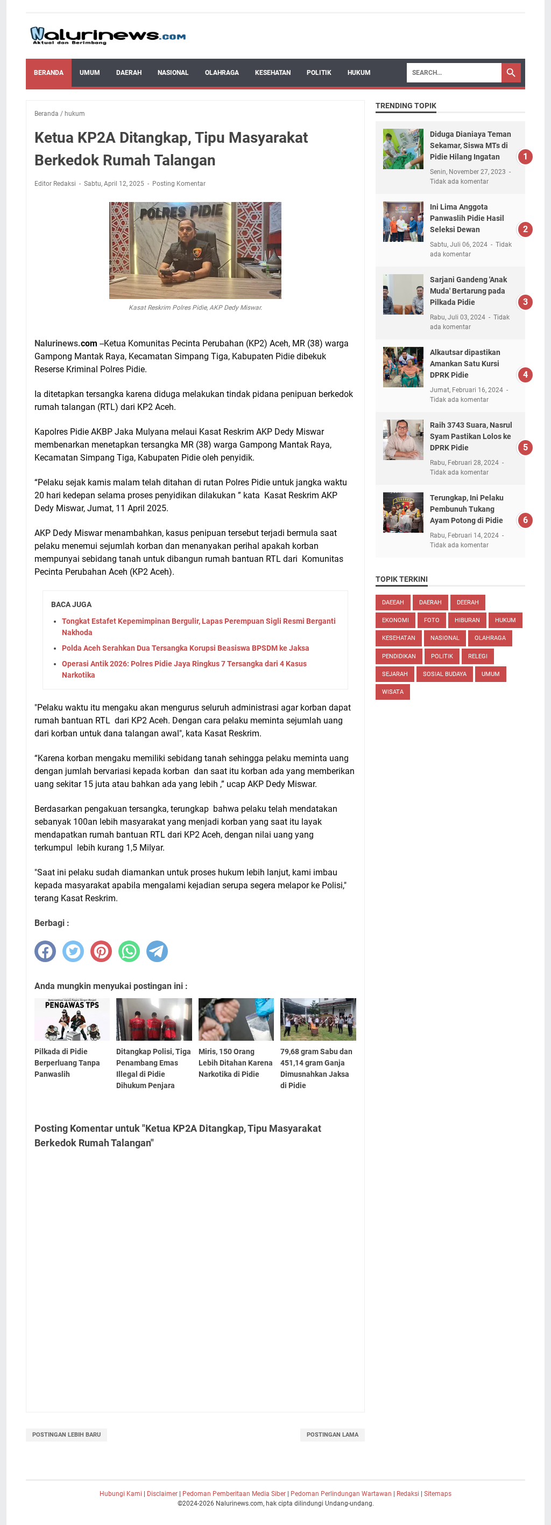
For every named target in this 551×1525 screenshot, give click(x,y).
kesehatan (398, 638)
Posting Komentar (179, 183)
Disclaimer (162, 1494)
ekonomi (395, 620)
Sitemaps (437, 1494)
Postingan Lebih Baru (66, 1434)
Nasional (173, 72)
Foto (432, 620)
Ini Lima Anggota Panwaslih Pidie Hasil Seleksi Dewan (467, 218)
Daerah (129, 72)
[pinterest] (101, 951)
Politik (319, 72)
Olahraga (222, 72)
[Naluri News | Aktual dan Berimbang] (108, 36)
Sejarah (395, 674)
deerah (468, 602)
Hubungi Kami (121, 1494)
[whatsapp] (129, 951)
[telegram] (157, 951)
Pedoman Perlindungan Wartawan (341, 1494)
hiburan (467, 620)
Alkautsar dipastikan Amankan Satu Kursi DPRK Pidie (465, 363)
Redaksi (408, 1494)
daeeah (393, 602)
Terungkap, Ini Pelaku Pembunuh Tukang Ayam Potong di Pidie (467, 509)
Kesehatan (273, 72)
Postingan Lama (332, 1434)
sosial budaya (445, 674)
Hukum (359, 72)
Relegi (478, 656)
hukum (505, 620)
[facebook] (45, 951)
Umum (90, 72)
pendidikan (399, 656)
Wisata (393, 691)
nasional (445, 638)
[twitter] (73, 951)
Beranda (48, 72)
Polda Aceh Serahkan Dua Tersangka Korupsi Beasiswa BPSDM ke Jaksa (185, 648)
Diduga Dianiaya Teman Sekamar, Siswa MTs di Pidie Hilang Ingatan (470, 145)
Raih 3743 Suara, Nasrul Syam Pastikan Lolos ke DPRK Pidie (471, 436)
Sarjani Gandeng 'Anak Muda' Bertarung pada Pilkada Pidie (468, 291)
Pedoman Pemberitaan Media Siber (234, 1494)
